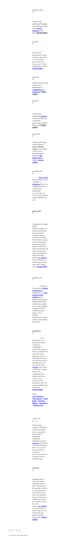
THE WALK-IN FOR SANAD (39, 295)
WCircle (35, 367)
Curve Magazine (37, 396)
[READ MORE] (37, 68)
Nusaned (43, 116)
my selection (42, 258)
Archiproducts (37, 89)
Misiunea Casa (38, 405)
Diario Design (37, 398)
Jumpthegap (43, 403)
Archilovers (36, 92)
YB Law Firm (43, 177)
